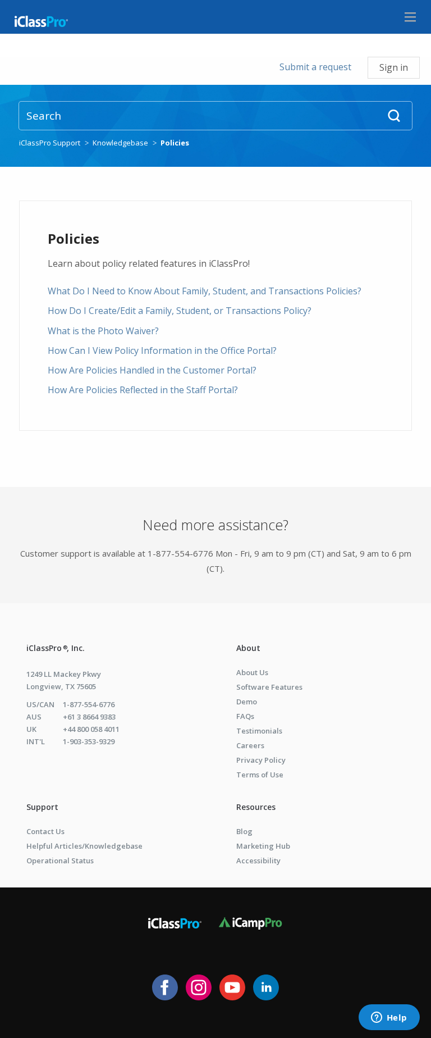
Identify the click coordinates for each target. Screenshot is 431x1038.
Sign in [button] (393, 67)
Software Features (269, 687)
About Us (252, 672)
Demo (246, 701)
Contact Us (45, 831)
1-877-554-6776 (88, 704)
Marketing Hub (263, 846)
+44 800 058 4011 (91, 729)
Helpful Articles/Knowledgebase (84, 846)
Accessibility (258, 860)
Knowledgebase (120, 143)
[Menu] (410, 17)
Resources (256, 807)
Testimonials (259, 731)
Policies (175, 143)
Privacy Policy (261, 760)
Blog (244, 831)
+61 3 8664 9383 (89, 717)
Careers (250, 745)
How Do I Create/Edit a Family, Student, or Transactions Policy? (179, 310)
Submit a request (315, 67)
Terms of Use (259, 775)
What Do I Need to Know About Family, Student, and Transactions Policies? (204, 291)
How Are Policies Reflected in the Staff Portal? (143, 390)
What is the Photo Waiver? (103, 331)
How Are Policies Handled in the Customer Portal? (152, 370)
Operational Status (60, 860)
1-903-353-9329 (88, 741)
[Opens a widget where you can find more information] (389, 1018)
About (248, 648)
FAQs (245, 716)
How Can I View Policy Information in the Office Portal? (162, 350)
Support (42, 807)
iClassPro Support (49, 143)
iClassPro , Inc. (55, 648)
